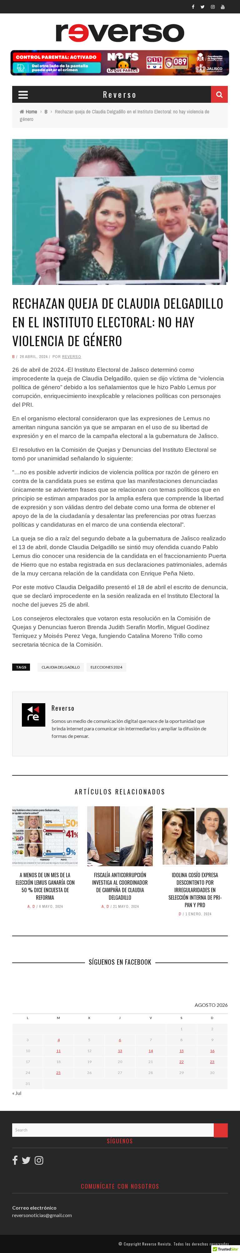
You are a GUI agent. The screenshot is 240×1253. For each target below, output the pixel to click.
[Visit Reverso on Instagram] (39, 1162)
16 (212, 1050)
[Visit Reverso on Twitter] (26, 1162)
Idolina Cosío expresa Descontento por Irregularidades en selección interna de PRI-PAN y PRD (195, 890)
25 (58, 1072)
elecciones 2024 (106, 667)
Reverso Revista (156, 1243)
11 (58, 1050)
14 (150, 1050)
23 (212, 1061)
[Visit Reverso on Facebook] (15, 1162)
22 (181, 1061)
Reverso (71, 356)
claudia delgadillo (61, 667)
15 (181, 1050)
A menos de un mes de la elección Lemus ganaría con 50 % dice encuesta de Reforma (45, 886)
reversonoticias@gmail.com (42, 1215)
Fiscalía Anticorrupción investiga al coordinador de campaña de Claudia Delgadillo (120, 886)
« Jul (16, 1093)
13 (120, 1050)
